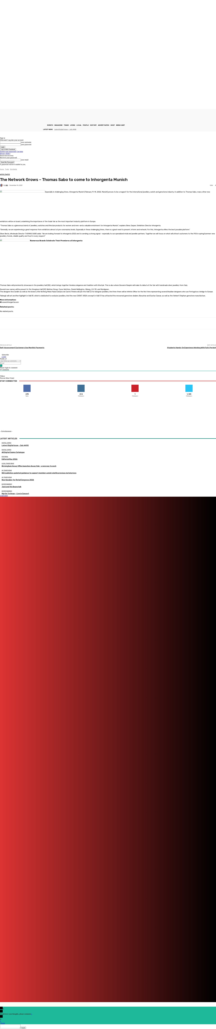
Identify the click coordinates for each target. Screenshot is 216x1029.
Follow (81, 385)
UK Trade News (7, 470)
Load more (4, 496)
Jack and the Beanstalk (11, 487)
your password (26, 145)
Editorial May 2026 (9, 459)
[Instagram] (80, 994)
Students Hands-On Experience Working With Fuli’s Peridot (191, 348)
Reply (3, 1023)
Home (2, 169)
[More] (81, 323)
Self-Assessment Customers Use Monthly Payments (22, 348)
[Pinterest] (101, 994)
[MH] (2, 185)
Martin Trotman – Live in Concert (15, 494)
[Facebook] (67, 994)
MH (7, 185)
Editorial (5, 456)
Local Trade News (8, 463)
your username (26, 142)
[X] (122, 994)
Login (3, 357)
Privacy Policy (5, 154)
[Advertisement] (41, 339)
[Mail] (92, 994)
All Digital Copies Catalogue (13, 452)
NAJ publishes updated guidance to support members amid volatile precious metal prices (39, 473)
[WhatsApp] (129, 994)
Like (27, 385)
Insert (23, 1028)
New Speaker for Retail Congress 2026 (18, 480)
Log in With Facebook (8, 149)
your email (24, 160)
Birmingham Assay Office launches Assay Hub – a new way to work (29, 466)
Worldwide (13, 169)
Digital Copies (6, 442)
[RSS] (113, 994)
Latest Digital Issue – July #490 (65, 129)
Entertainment (7, 484)
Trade (7, 169)
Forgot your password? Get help (11, 151)
